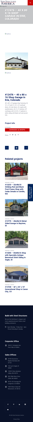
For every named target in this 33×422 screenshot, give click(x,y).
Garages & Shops (17, 130)
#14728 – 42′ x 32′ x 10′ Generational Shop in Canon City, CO (16, 289)
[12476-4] (16, 80)
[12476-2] (16, 41)
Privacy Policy (16, 419)
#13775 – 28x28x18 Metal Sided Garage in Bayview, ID (16, 223)
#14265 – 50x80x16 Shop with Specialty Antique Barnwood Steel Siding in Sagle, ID (15, 256)
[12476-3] (16, 61)
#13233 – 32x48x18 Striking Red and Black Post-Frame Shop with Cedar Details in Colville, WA (15, 189)
